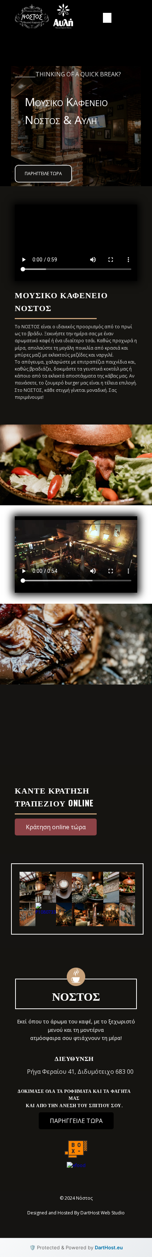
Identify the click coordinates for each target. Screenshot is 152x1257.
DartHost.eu (109, 1247)
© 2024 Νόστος (76, 1198)
